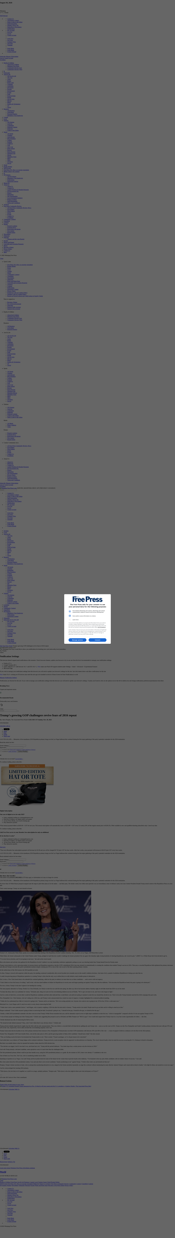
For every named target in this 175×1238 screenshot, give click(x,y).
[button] (87, 619)
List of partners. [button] (102, 627)
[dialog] (87, 619)
